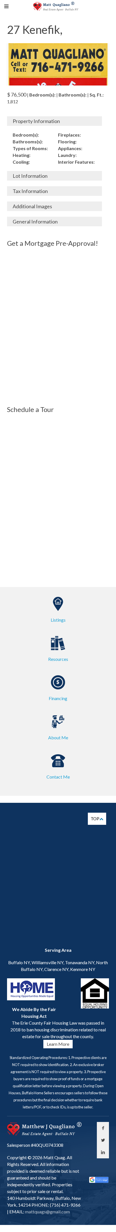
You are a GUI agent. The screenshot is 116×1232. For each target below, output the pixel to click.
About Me (58, 737)
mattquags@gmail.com (47, 1211)
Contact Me (58, 776)
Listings (58, 619)
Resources (58, 659)
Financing (58, 698)
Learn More (58, 1044)
